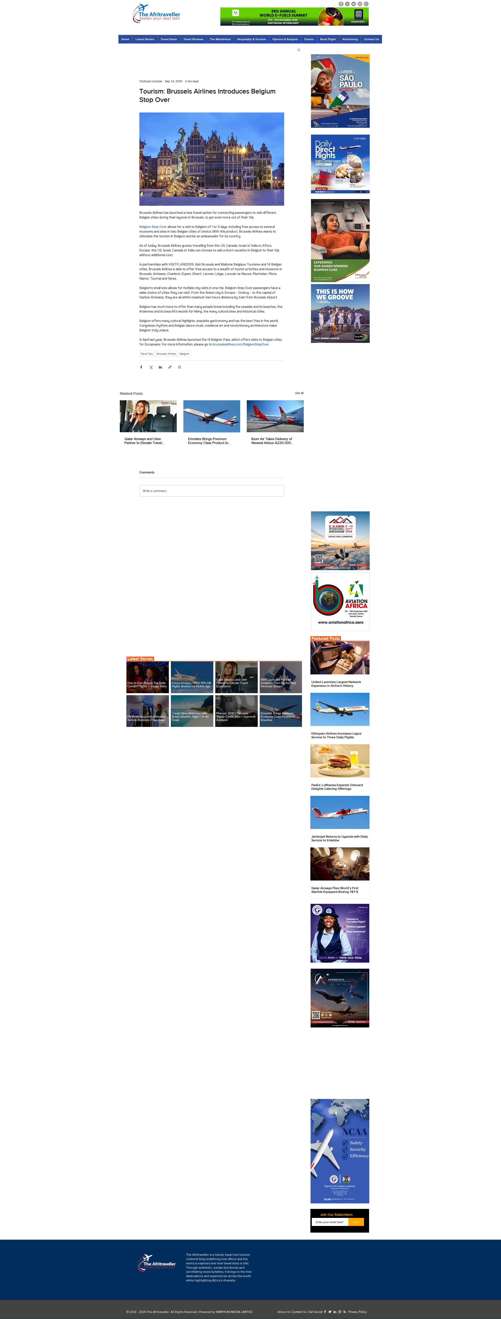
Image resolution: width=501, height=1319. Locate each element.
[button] (273, 1302)
